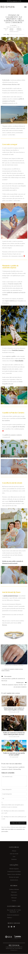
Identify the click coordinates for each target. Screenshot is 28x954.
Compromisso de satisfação (14, 871)
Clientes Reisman (11, 29)
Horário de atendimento (13, 915)
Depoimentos (14, 895)
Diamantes (14, 859)
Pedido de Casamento (19, 29)
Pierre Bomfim (19, 361)
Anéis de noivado (14, 854)
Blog (8, 34)
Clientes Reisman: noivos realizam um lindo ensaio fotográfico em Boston (14, 709)
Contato (14, 901)
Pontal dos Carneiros (18, 350)
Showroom (14, 892)
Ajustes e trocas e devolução (14, 874)
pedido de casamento (9, 669)
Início (5, 34)
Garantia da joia (14, 880)
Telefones (9, 917)
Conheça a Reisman (14, 889)
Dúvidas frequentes (14, 869)
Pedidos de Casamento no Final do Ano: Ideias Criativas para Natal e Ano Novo (14, 733)
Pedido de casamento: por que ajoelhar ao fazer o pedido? (14, 754)
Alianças (14, 851)
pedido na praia (19, 669)
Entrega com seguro (14, 877)
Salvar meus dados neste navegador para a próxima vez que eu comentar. (12, 806)
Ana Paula (14, 25)
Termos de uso (14, 939)
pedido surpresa (5, 670)
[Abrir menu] (25, 7)
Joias (14, 856)
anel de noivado (11, 596)
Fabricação (14, 898)
